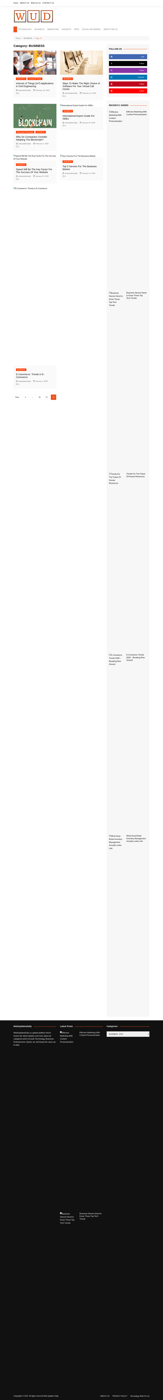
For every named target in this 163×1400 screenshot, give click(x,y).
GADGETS (66, 29)
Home (15, 3)
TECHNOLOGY (25, 29)
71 (46, 397)
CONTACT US (48, 3)
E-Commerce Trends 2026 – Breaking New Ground (135, 657)
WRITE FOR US (111, 29)
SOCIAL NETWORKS (91, 29)
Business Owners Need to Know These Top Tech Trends (136, 295)
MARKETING (53, 29)
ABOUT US (24, 3)
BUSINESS (40, 29)
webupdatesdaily (24, 90)
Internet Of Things (35, 79)
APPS (76, 29)
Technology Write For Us (140, 1396)
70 (39, 397)
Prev (17, 397)
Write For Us (36, 3)
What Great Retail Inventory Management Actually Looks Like (136, 838)
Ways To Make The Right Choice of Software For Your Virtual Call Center (81, 86)
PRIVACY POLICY (120, 1396)
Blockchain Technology (25, 132)
